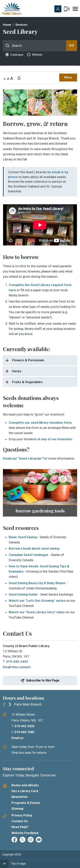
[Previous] (4, 704)
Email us (17, 738)
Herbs (16, 371)
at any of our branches (54, 439)
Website (37, 54)
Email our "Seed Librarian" (22, 458)
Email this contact (17, 667)
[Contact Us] (67, 9)
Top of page (18, 863)
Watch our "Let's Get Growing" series (37, 600)
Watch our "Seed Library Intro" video (37, 612)
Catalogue (16, 54)
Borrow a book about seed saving (34, 548)
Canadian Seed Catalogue (28, 555)
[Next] (10, 704)
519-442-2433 (17, 662)
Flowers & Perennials (27, 360)
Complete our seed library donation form (40, 422)
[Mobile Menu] (75, 9)
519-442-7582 (24, 732)
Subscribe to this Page (42, 680)
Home (7, 24)
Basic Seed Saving (23, 537)
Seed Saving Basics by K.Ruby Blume (37, 583)
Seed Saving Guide (23, 594)
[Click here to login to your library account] (57, 8)
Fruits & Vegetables (27, 382)
